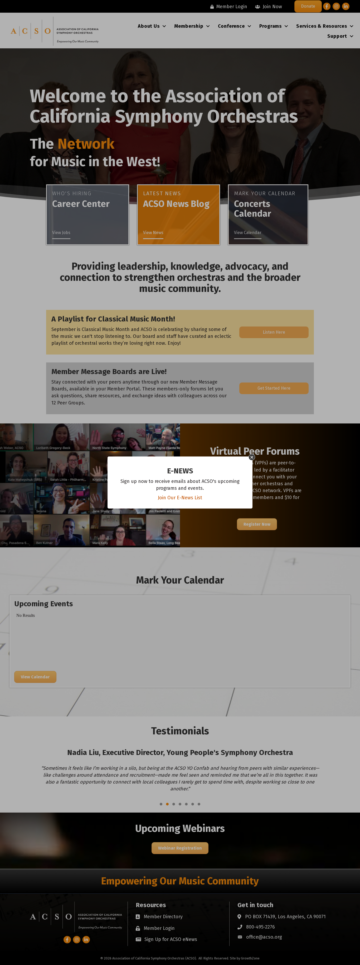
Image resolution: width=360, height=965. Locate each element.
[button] (252, 457)
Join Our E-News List (180, 498)
